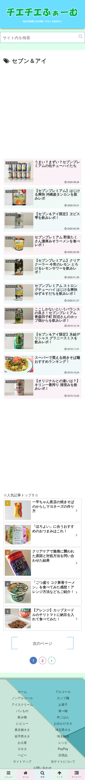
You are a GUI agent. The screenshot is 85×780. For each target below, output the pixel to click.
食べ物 (63, 710)
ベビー (22, 755)
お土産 (22, 742)
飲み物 (22, 717)
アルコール (63, 691)
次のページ (42, 643)
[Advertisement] (42, 110)
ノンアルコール (22, 698)
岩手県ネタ (22, 736)
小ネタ (22, 749)
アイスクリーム (22, 704)
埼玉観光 (63, 736)
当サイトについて (63, 761)
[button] (80, 36)
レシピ (63, 742)
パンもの (22, 710)
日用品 (63, 755)
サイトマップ (22, 761)
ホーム (22, 691)
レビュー (22, 723)
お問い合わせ (42, 767)
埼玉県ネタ (63, 729)
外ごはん (63, 717)
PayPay (63, 749)
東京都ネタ (22, 729)
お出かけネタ (63, 723)
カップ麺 (63, 698)
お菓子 (63, 704)
